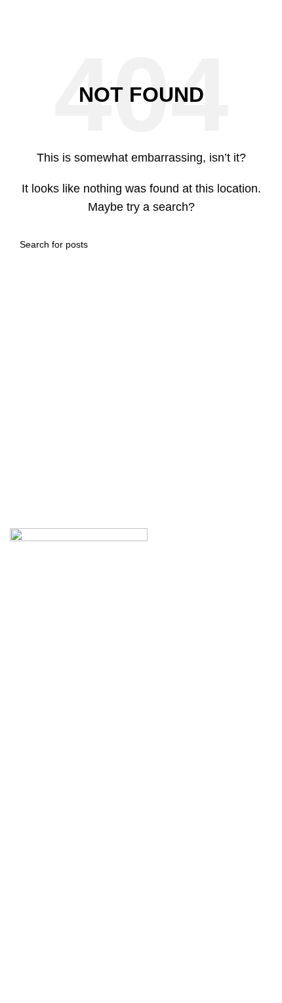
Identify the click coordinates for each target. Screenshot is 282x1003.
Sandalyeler (38, 696)
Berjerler (30, 776)
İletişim (26, 972)
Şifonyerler (35, 848)
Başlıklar (30, 874)
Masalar (28, 723)
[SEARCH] (257, 244)
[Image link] (79, 560)
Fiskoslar (31, 901)
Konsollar (32, 749)
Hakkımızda (37, 946)
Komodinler (37, 821)
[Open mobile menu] (148, 13)
